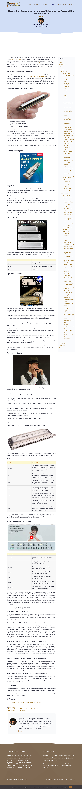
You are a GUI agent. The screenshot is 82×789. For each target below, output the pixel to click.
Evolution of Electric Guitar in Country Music (68, 265)
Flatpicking (66, 184)
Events (59, 4)
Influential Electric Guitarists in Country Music (68, 214)
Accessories (66, 233)
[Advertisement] (41, 43)
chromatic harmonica (15, 59)
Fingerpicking (67, 181)
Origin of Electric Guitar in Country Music (68, 277)
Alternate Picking (68, 292)
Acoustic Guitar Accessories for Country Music (68, 75)
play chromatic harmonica (39, 62)
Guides (52, 4)
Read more (21, 731)
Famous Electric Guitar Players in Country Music (67, 271)
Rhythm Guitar (67, 188)
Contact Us (71, 4)
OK (70, 787)
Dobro (63, 99)
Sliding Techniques (68, 303)
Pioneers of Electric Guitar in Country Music (68, 219)
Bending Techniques (69, 295)
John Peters (40, 16)
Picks (65, 88)
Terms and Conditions (58, 779)
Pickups (65, 240)
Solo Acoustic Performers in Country (67, 123)
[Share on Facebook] (1, 389)
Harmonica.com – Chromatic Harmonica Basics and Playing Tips (25, 702)
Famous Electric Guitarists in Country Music (67, 197)
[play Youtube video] (31, 538)
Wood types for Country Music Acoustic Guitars (67, 172)
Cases (65, 81)
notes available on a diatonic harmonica (36, 76)
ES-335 (65, 318)
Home (30, 4)
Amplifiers (66, 235)
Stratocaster (67, 338)
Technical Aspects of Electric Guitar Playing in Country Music (69, 282)
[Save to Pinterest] (1, 395)
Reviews (45, 4)
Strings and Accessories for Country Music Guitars (69, 166)
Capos (65, 79)
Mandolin (62, 345)
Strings (65, 95)
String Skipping (67, 305)
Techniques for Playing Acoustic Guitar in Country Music (68, 177)
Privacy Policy (49, 779)
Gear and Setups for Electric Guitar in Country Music (67, 229)
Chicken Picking (67, 297)
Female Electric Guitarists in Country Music (68, 208)
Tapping (66, 308)
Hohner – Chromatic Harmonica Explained (20, 704)
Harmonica (14, 707)
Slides (65, 90)
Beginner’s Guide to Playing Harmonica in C (17, 710)
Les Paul (66, 324)
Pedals (65, 238)
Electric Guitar (64, 193)
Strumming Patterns (68, 191)
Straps (65, 93)
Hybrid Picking (67, 186)
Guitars (62, 69)
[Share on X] (1, 392)
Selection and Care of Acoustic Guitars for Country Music (67, 153)
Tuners (65, 97)
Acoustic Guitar (65, 71)
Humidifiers (66, 86)
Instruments (37, 4)
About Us (67, 779)
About (64, 4)
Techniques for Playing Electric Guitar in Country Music (68, 288)
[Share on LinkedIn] (1, 399)
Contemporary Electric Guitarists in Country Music (68, 202)
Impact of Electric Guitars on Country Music (68, 248)
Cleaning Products (68, 84)
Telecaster (66, 341)
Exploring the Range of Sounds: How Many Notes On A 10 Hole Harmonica (23, 708)
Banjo (61, 66)
